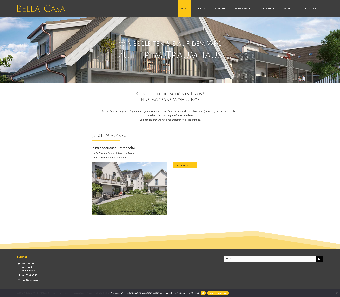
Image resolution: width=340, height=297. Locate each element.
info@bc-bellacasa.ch (31, 280)
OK (203, 293)
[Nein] (336, 293)
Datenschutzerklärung (217, 293)
